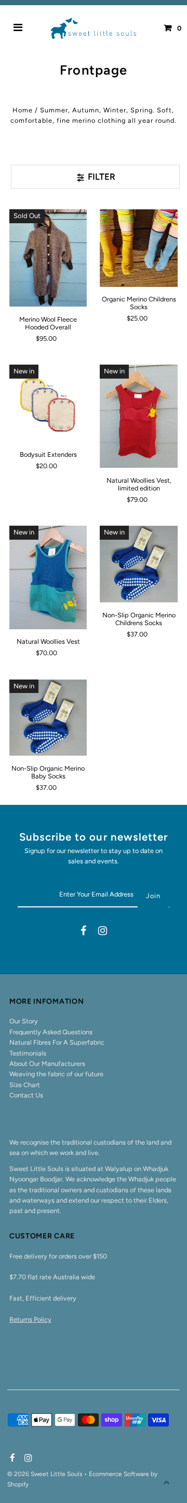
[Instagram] (102, 932)
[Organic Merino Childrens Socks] (139, 248)
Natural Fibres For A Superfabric (56, 1042)
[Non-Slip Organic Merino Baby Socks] (48, 718)
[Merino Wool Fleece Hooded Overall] (48, 258)
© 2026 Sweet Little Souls (45, 1474)
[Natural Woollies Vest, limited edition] (139, 416)
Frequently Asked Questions (50, 1032)
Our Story (23, 1021)
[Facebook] (83, 932)
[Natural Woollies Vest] (48, 577)
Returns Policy (30, 1319)
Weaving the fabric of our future (56, 1074)
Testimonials (27, 1053)
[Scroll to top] (166, 1482)
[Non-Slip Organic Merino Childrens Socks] (139, 564)
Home (22, 110)
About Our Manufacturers (47, 1063)
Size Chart (24, 1085)
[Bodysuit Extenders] (48, 403)
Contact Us (26, 1095)
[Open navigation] (18, 28)
